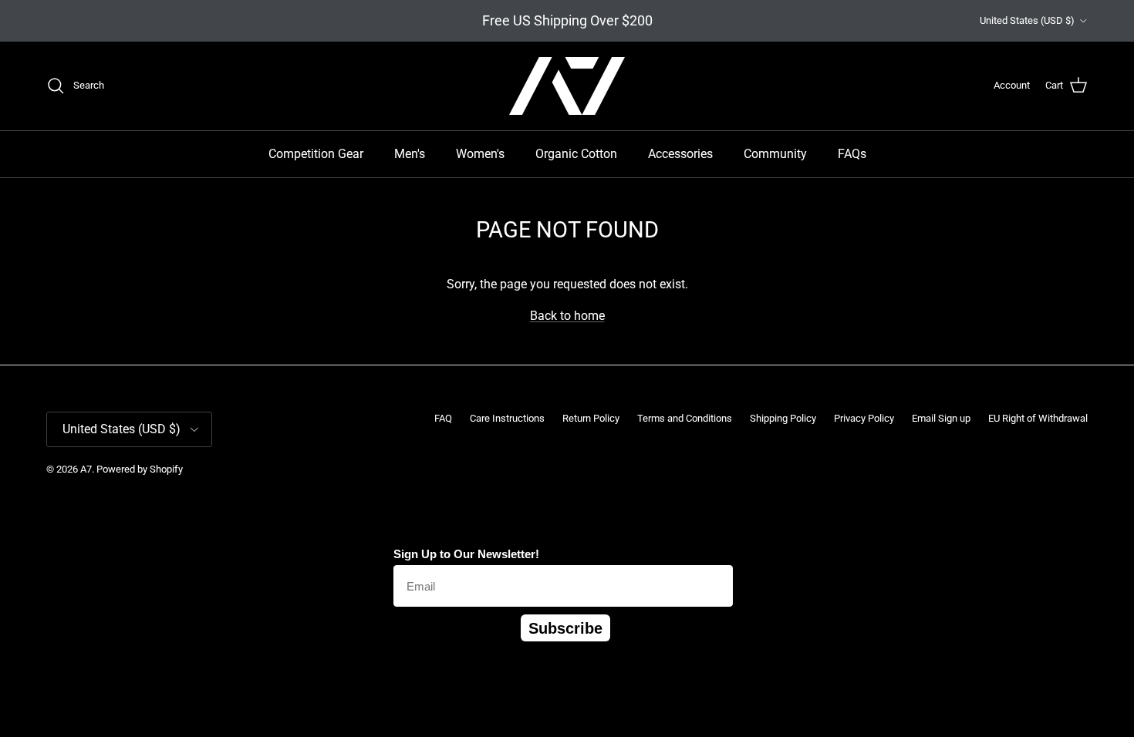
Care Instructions (507, 418)
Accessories (680, 153)
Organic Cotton (576, 153)
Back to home (567, 315)
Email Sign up (941, 418)
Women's (480, 153)
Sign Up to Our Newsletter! (466, 553)
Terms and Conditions (684, 418)
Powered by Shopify (139, 469)
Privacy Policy (864, 418)
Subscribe (565, 628)
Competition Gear (315, 153)
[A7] (567, 86)
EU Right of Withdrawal (1038, 418)
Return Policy (590, 418)
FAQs (852, 153)
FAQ (443, 418)
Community (775, 153)
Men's (409, 153)
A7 (86, 469)
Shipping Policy (783, 418)
